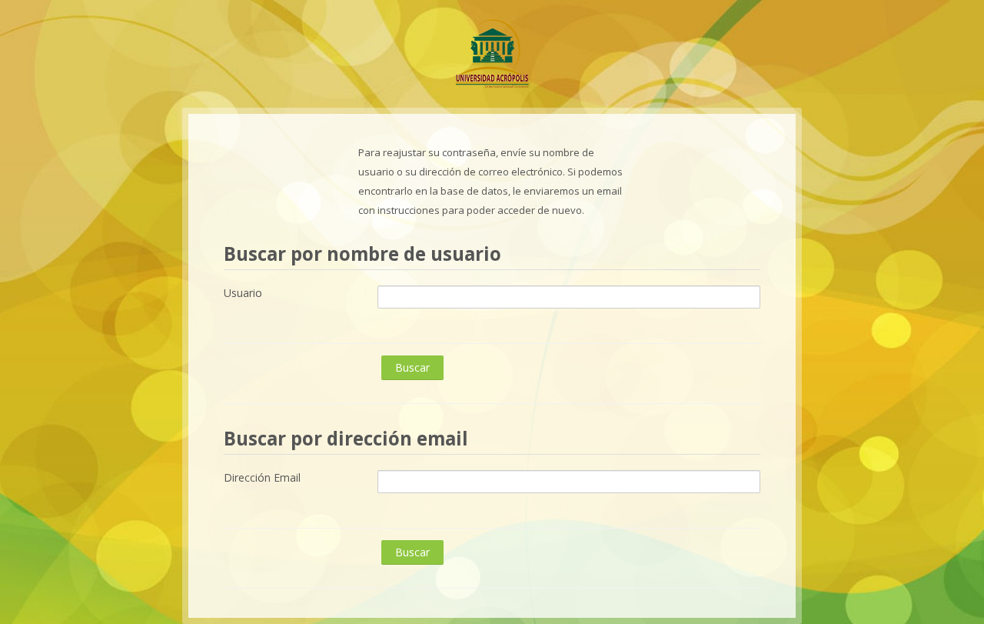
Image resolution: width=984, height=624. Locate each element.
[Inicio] (492, 52)
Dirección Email (262, 477)
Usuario (243, 292)
